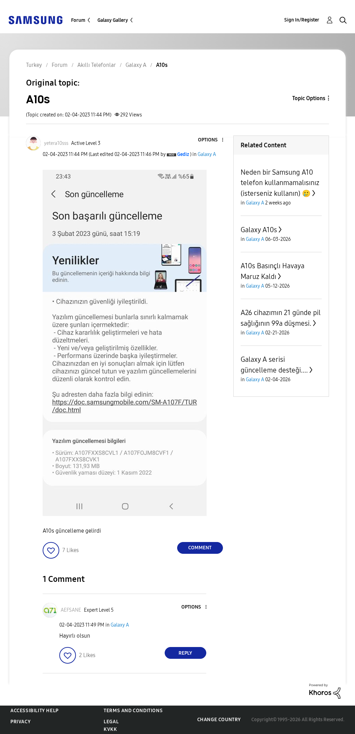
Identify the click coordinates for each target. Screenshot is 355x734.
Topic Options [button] (308, 98)
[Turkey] (35, 19)
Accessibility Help (34, 711)
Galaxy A (207, 154)
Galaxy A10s (259, 230)
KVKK (110, 729)
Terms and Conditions (133, 711)
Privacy (20, 722)
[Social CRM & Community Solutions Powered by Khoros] (324, 691)
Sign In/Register (301, 20)
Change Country (219, 720)
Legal (111, 722)
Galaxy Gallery (112, 20)
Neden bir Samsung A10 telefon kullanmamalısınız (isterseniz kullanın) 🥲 (280, 183)
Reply (185, 653)
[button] (211, 140)
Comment (199, 548)
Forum (78, 20)
